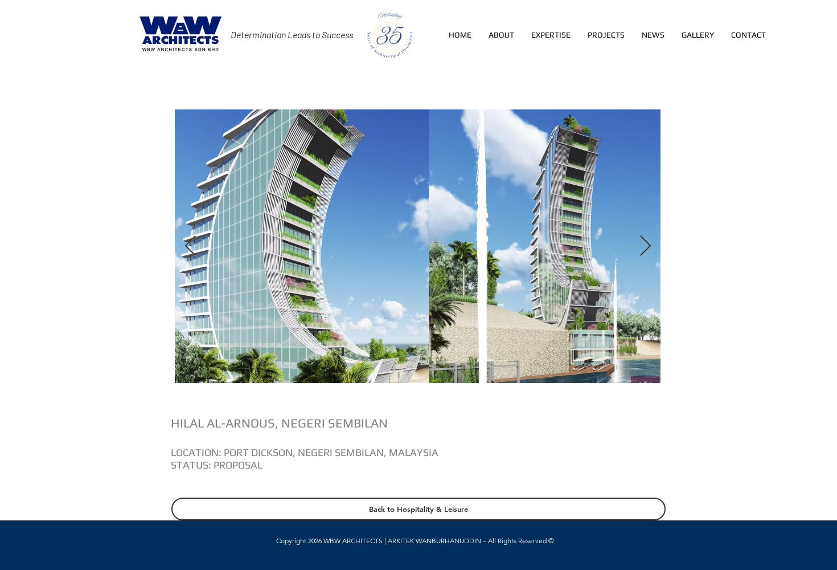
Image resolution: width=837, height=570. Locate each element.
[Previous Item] (190, 246)
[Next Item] (645, 246)
